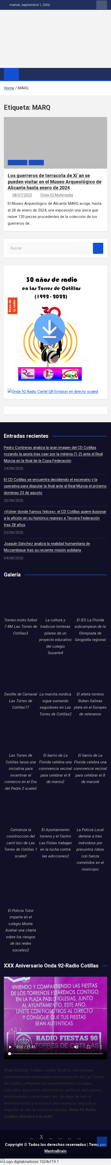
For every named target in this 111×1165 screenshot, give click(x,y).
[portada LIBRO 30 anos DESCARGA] (49, 272)
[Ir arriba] (102, 1142)
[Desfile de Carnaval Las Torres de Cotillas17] (21, 674)
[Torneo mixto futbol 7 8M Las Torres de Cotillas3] (21, 600)
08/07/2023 (22, 195)
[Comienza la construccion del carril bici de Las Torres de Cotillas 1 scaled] (21, 810)
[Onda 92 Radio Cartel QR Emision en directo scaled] (53, 391)
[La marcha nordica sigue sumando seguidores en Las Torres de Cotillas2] (56, 674)
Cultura (36, 162)
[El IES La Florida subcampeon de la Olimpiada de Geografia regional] (90, 600)
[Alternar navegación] (25, 74)
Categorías (17, 162)
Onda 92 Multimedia (56, 195)
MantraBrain (55, 1151)
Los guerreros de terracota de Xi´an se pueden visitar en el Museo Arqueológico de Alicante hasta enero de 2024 (54, 181)
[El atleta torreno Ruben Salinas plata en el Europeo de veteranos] (90, 674)
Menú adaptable (101, 5)
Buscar (98, 248)
